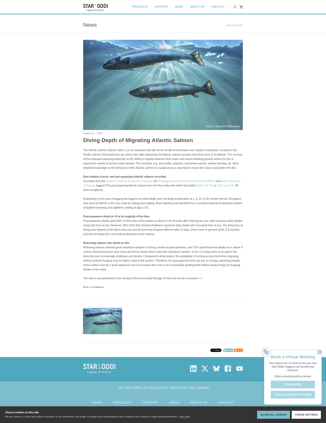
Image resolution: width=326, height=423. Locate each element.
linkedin (193, 368)
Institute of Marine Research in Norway (129, 181)
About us (197, 6)
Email (230, 350)
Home (97, 402)
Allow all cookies (273, 414)
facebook (228, 368)
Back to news (235, 25)
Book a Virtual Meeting (293, 357)
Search (235, 7)
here (200, 278)
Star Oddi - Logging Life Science (99, 368)
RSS (240, 350)
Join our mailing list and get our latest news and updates (163, 387)
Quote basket (241, 7)
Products (140, 6)
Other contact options (293, 394)
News (179, 6)
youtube (239, 368)
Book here (293, 384)
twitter (205, 368)
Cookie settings (306, 414)
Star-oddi (95, 7)
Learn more (184, 416)
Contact (218, 6)
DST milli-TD (205, 185)
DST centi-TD (225, 185)
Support (161, 6)
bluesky (216, 368)
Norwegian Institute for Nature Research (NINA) (186, 181)
